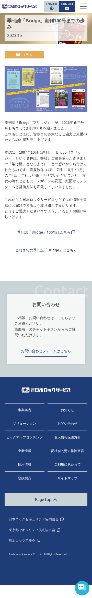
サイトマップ (67, 478)
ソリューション (24, 423)
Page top (43, 499)
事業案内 (24, 410)
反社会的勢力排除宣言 (67, 451)
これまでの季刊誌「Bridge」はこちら (46, 250)
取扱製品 (24, 478)
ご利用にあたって (67, 464)
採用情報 (24, 464)
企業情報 (24, 451)
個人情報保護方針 (67, 437)
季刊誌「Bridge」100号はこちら (44, 232)
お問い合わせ (67, 423)
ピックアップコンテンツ (24, 437)
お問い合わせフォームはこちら (46, 351)
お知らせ (67, 410)
